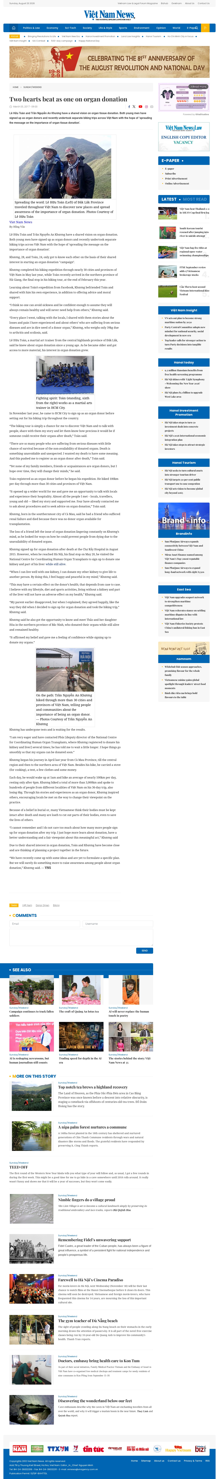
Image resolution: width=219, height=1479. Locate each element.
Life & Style (105, 28)
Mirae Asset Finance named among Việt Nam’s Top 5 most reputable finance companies (184, 559)
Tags (14, 905)
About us (159, 1460)
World (176, 28)
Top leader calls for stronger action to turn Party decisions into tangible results (185, 344)
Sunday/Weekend (32, 87)
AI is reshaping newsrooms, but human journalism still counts (29, 1060)
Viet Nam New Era (71, 36)
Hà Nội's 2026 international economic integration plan (185, 437)
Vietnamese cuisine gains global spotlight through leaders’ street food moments (185, 684)
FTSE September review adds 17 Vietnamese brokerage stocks (193, 271)
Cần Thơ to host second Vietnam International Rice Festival (194, 290)
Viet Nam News (20, 222)
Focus (14, 36)
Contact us (174, 1460)
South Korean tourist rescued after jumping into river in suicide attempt (194, 232)
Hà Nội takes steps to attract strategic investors (185, 446)
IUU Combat (39, 40)
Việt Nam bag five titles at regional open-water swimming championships (194, 251)
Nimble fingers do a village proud (86, 1199)
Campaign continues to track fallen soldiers (31, 1013)
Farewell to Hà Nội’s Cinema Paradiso (90, 1279)
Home (15, 87)
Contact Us (204, 3)
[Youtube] (140, 106)
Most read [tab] (195, 199)
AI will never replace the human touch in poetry (129, 1013)
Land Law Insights (130, 36)
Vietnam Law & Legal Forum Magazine (138, 3)
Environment (141, 28)
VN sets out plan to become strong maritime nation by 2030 (183, 320)
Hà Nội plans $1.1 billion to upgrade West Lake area (184, 394)
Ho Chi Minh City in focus (181, 36)
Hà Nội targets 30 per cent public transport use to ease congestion (182, 481)
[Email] (151, 107)
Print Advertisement (176, 178)
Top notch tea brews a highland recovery (93, 1086)
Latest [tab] (169, 199)
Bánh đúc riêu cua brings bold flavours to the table (181, 695)
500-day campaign (62, 40)
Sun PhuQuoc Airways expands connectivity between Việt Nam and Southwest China (184, 545)
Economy (52, 28)
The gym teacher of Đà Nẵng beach (88, 1320)
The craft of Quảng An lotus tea (79, 1011)
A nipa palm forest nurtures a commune (92, 1127)
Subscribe (170, 173)
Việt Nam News (109, 15)
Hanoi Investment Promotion (100, 36)
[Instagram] (146, 106)
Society (87, 28)
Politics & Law (31, 28)
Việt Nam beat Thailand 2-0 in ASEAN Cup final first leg (194, 210)
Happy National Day (89, 40)
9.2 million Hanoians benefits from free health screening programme (184, 372)
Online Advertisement (177, 183)
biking (56, 905)
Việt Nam (27, 905)
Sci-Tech (70, 28)
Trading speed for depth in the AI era (80, 1060)
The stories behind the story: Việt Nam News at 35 (130, 1060)
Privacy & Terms (193, 1460)
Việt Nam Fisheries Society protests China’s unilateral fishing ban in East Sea (185, 627)
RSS (207, 1460)
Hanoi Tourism (154, 36)
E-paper (170, 160)
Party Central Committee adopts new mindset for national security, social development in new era (185, 331)
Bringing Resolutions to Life (42, 36)
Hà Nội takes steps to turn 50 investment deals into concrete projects (181, 426)
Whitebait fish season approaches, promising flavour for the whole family (183, 671)
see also (21, 970)
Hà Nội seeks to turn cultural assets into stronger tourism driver (184, 472)
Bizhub (164, 3)
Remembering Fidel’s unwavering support (94, 1239)
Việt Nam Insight (18, 40)
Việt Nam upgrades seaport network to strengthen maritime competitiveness (184, 601)
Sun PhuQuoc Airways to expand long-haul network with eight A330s (184, 570)
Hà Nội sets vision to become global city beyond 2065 (184, 490)
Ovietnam (176, 3)
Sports (123, 28)
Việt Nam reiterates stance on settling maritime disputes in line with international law (185, 614)
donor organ (42, 905)
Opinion (161, 28)
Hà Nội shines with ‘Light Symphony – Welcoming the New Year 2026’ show (185, 383)
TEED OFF (18, 1167)
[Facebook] (129, 106)
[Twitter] (134, 106)
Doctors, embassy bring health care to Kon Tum (99, 1360)
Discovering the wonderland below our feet (95, 1400)
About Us (189, 3)
